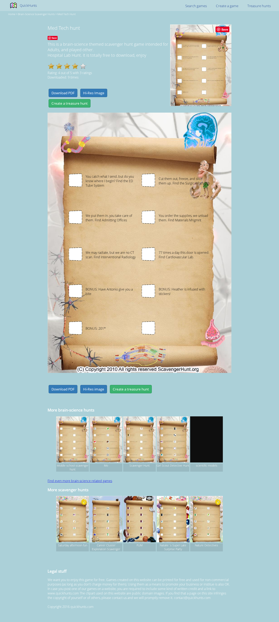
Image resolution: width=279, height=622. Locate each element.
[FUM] (139, 519)
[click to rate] (83, 66)
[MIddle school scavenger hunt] (72, 440)
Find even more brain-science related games (80, 481)
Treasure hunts (259, 5)
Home (11, 14)
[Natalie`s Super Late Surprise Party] (173, 519)
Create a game (227, 5)
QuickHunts (28, 5)
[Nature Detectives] (206, 519)
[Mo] (106, 440)
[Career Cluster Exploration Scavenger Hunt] (106, 519)
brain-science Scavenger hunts (36, 14)
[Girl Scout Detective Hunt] (173, 440)
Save (224, 29)
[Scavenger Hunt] (139, 440)
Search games (196, 5)
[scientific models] (206, 440)
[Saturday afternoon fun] (72, 519)
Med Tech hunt (66, 14)
